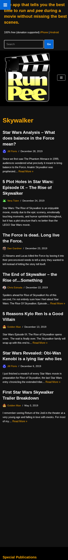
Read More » (25, 171)
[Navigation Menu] (61, 78)
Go (49, 44)
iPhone (44, 32)
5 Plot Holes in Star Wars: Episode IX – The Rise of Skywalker (28, 187)
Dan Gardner (14, 248)
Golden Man (14, 327)
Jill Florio (12, 151)
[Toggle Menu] (5, 5)
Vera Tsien (13, 200)
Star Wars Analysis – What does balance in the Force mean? (29, 138)
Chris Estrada (14, 287)
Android (54, 32)
